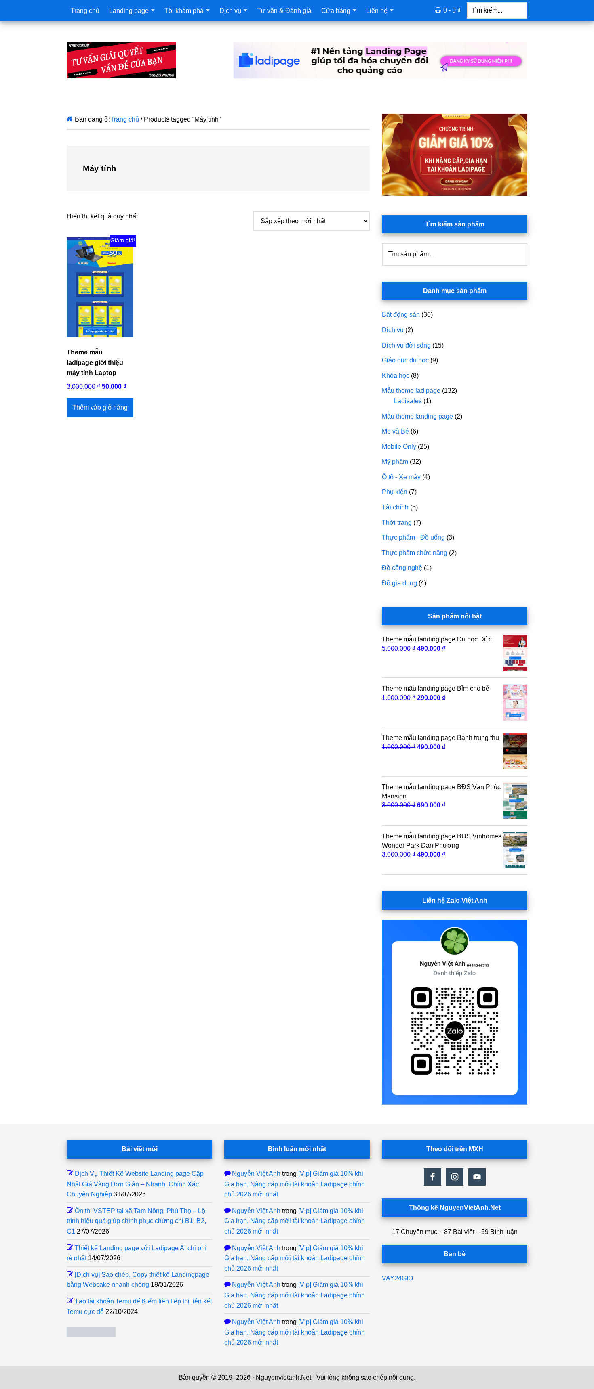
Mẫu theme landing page (417, 416)
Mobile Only (399, 446)
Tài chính (395, 507)
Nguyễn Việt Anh (256, 1173)
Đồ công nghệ (402, 567)
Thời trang (397, 522)
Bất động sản (401, 314)
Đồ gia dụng (399, 583)
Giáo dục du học (405, 360)
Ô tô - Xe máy (401, 476)
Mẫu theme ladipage (411, 390)
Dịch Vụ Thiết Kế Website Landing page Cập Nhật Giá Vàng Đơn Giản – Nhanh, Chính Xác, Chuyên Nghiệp (135, 1184)
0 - (452, 10)
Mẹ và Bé (395, 431)
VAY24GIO (397, 1278)
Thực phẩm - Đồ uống (413, 537)
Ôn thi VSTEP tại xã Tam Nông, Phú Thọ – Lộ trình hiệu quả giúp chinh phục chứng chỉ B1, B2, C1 (136, 1221)
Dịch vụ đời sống (406, 345)
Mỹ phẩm (395, 461)
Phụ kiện (394, 491)
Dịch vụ (393, 330)
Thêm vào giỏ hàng (100, 407)
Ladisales (408, 401)
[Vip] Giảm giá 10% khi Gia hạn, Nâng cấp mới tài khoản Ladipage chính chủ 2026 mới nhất (294, 1184)
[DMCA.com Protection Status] (91, 1334)
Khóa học (395, 375)
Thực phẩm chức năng (414, 552)
